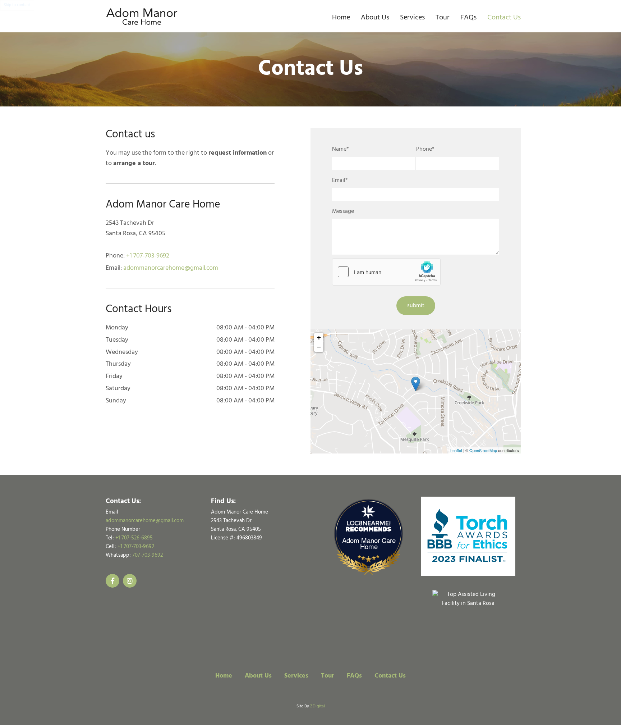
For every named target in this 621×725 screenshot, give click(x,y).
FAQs (468, 17)
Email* (340, 180)
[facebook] (112, 580)
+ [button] (319, 337)
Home (341, 17)
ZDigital (317, 706)
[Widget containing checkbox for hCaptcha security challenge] (386, 272)
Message (343, 211)
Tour (443, 17)
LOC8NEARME (370, 523)
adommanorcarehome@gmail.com (170, 268)
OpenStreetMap (483, 450)
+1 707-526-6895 (134, 538)
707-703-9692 (147, 555)
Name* (340, 149)
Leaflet (456, 450)
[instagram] (129, 580)
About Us (375, 17)
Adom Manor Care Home (369, 543)
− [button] (319, 347)
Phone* (425, 149)
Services (412, 17)
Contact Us (504, 17)
